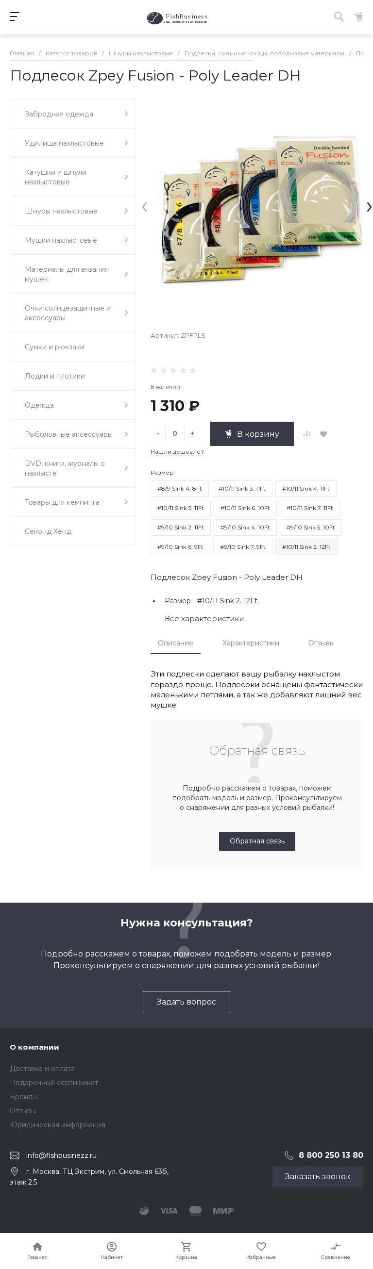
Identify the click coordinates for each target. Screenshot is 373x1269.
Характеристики (250, 643)
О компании (34, 1047)
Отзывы (321, 643)
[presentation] (144, 205)
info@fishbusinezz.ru (61, 1155)
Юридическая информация (57, 1125)
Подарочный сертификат (54, 1082)
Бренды (24, 1096)
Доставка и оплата (42, 1068)
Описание (175, 643)
